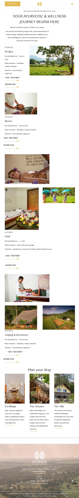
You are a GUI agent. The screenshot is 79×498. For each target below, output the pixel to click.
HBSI (70, 494)
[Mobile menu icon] (72, 4)
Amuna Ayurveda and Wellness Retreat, (23, 494)
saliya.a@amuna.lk (42, 483)
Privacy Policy (43, 496)
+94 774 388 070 (42, 481)
